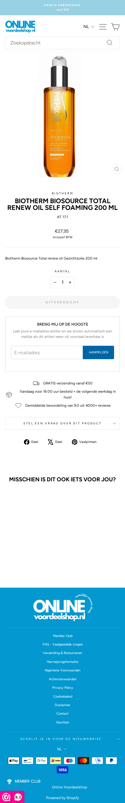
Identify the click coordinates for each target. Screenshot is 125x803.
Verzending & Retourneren (62, 653)
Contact (62, 714)
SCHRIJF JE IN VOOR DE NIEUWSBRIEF (61, 739)
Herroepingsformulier (63, 662)
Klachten (62, 722)
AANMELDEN (98, 352)
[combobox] (62, 43)
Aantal (62, 271)
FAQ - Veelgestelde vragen (62, 644)
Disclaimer (62, 705)
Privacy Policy (62, 688)
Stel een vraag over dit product (62, 423)
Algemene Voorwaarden (62, 670)
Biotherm (62, 193)
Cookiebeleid (62, 697)
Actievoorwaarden (62, 679)
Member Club (63, 636)
